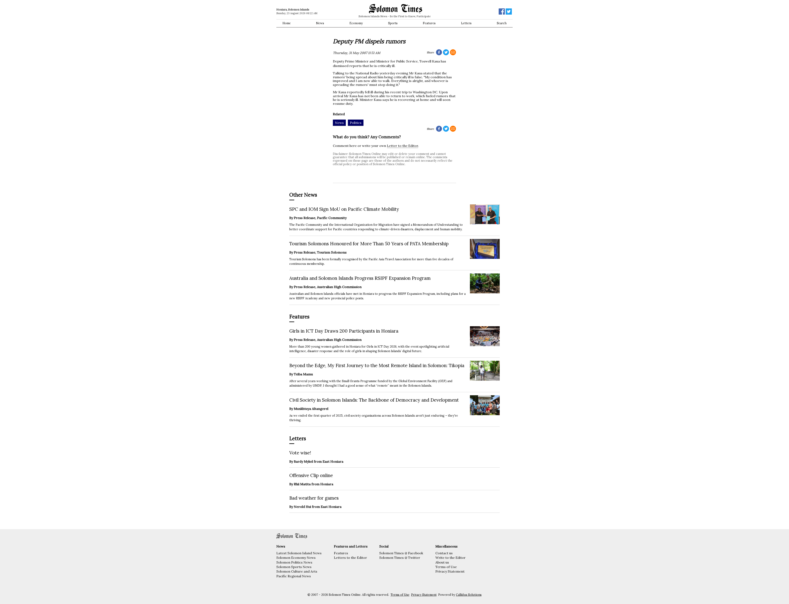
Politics (355, 123)
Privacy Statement (450, 571)
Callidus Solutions (469, 595)
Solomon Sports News (293, 567)
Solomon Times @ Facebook (401, 553)
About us (442, 562)
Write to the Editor (450, 558)
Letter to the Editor (402, 146)
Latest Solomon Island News (299, 553)
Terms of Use (446, 567)
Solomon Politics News (294, 562)
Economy (356, 23)
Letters (466, 23)
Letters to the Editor (350, 558)
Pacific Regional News (293, 576)
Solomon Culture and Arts (296, 571)
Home (287, 23)
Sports (393, 23)
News (320, 23)
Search (501, 23)
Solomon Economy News (296, 558)
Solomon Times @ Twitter (399, 558)
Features (429, 23)
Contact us (444, 553)
